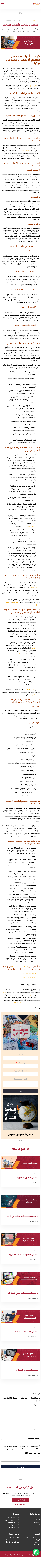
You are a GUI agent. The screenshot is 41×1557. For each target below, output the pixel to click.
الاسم (20, 1054)
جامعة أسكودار (15, 1525)
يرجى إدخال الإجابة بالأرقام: (31, 1453)
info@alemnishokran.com (11, 1540)
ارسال (20, 1091)
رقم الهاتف (20, 1063)
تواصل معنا (36, 1544)
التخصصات (31, 20)
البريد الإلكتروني (34, 1430)
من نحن (37, 1517)
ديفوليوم (4, 1555)
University (37, 1522)
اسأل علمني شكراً (20, 1079)
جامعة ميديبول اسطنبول (12, 1520)
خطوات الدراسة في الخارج (32, 1537)
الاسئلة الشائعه (35, 1525)
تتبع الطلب (37, 1542)
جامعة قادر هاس (14, 1527)
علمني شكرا (21, 1555)
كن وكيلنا (37, 1540)
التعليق (37, 1405)
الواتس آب (20, 1500)
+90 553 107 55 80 (14, 1537)
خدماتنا (38, 1520)
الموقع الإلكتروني (34, 1438)
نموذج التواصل (21, 1504)
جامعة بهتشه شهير (13, 1522)
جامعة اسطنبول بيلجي (13, 1517)
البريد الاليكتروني (20, 1071)
